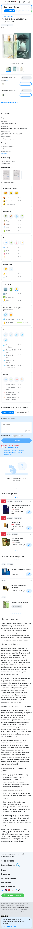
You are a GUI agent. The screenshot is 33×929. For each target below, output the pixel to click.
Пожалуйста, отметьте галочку (10, 445)
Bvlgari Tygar (15, 523)
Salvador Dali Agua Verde (19, 602)
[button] (3, 68)
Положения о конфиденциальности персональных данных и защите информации (14, 452)
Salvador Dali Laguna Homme (21, 569)
